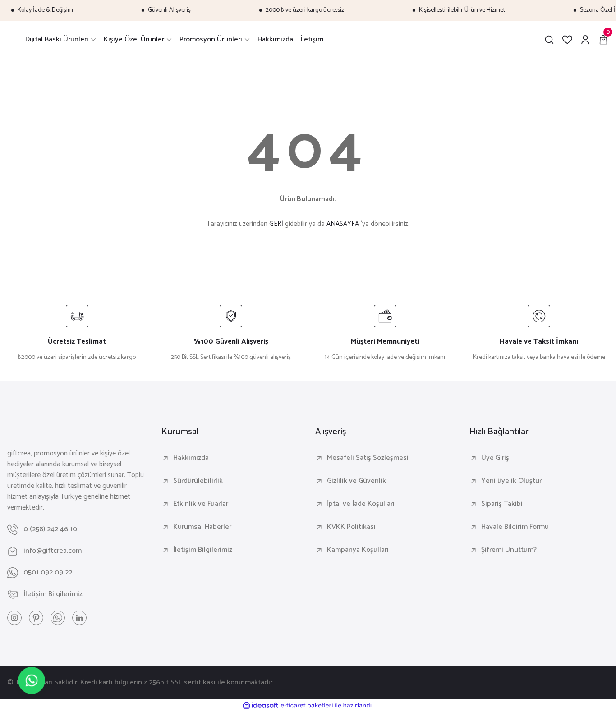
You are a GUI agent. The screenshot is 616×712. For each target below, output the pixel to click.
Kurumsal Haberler (202, 527)
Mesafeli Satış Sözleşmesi (368, 458)
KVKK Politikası (351, 527)
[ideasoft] (261, 706)
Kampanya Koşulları (358, 550)
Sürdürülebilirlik (198, 481)
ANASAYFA (342, 224)
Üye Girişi (496, 458)
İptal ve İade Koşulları (361, 504)
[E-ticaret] (306, 706)
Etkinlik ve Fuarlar (200, 504)
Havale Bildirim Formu (515, 527)
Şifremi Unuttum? (509, 550)
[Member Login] (585, 39)
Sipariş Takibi (502, 504)
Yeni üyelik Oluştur (511, 481)
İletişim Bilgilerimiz (202, 550)
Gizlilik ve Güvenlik (356, 481)
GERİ (276, 224)
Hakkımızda (191, 458)
